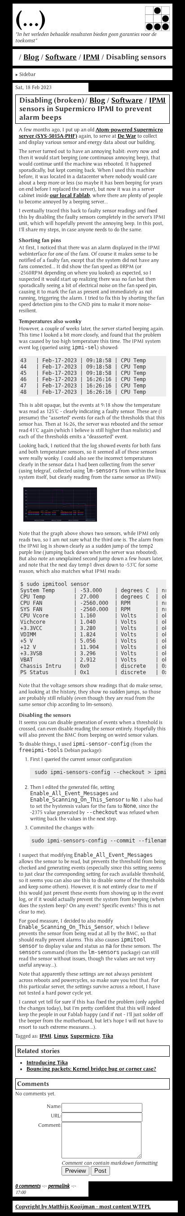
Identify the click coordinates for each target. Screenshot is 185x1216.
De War (127, 136)
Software (61, 57)
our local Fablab (70, 195)
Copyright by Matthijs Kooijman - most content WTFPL (83, 1206)
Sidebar (27, 74)
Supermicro (85, 1036)
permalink (59, 1186)
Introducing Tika (47, 1062)
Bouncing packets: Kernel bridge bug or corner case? (91, 1069)
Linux (61, 1036)
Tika (107, 1036)
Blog (31, 57)
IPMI (91, 57)
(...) (30, 18)
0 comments (27, 1186)
